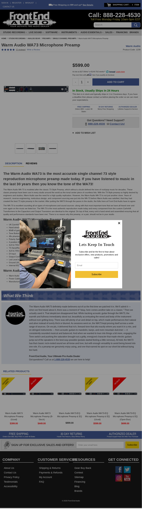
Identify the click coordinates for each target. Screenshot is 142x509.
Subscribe (97, 274)
